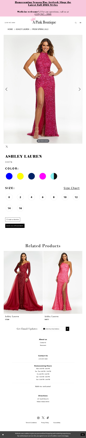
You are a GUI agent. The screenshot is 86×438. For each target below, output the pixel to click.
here (66, 436)
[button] (76, 23)
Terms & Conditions (31, 422)
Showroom (43, 345)
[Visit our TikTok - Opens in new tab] (48, 417)
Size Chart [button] (72, 188)
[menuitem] (10, 23)
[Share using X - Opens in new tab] (7, 146)
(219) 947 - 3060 (43, 14)
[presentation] (23, 282)
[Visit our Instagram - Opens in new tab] (38, 418)
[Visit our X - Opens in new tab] (43, 417)
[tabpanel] (43, 89)
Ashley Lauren (22, 29)
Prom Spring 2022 (40, 29)
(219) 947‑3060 (10, 23)
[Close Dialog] (3, 434)
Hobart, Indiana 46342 (43, 401)
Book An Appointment (14, 226)
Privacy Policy (45, 422)
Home (10, 29)
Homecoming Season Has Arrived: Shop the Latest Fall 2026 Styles (43, 3)
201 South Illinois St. (43, 399)
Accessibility (56, 422)
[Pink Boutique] (43, 20)
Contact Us (43, 342)
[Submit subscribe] (67, 329)
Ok (83, 435)
